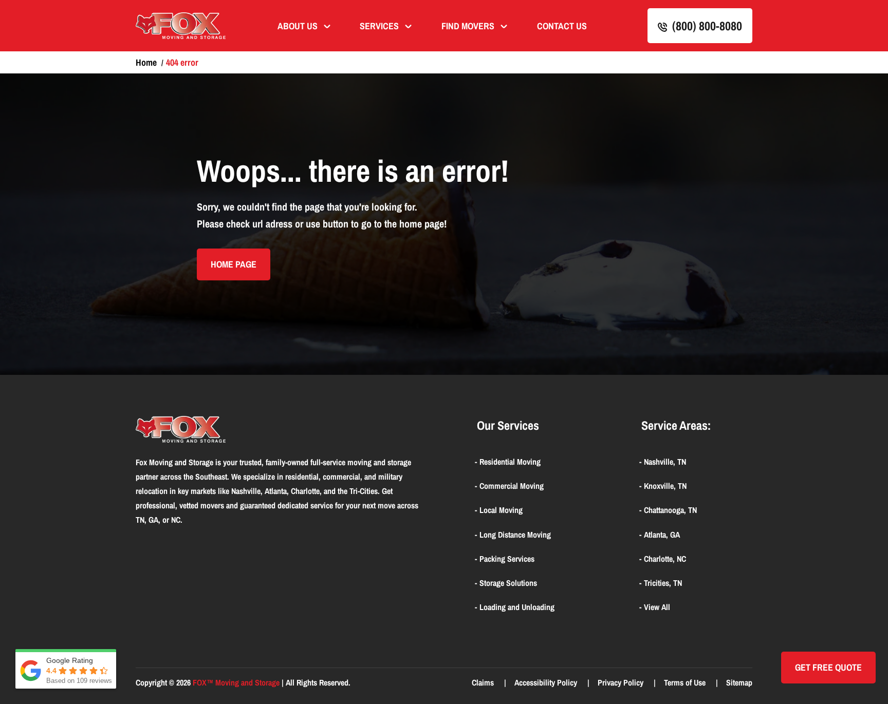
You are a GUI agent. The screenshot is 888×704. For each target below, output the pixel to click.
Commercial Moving (511, 485)
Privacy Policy (621, 682)
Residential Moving (510, 461)
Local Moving (501, 510)
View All (657, 607)
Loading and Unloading (516, 607)
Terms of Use (686, 682)
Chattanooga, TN (670, 510)
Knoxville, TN (665, 485)
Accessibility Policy (546, 682)
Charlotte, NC (665, 558)
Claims (484, 682)
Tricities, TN (663, 582)
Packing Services (506, 558)
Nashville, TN (665, 461)
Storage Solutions (508, 582)
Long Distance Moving (515, 534)
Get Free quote (828, 667)
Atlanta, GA (662, 534)
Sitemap (739, 682)
